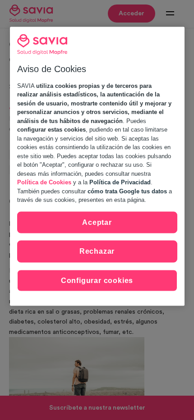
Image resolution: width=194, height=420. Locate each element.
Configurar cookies (97, 280)
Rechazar (97, 251)
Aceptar (97, 222)
